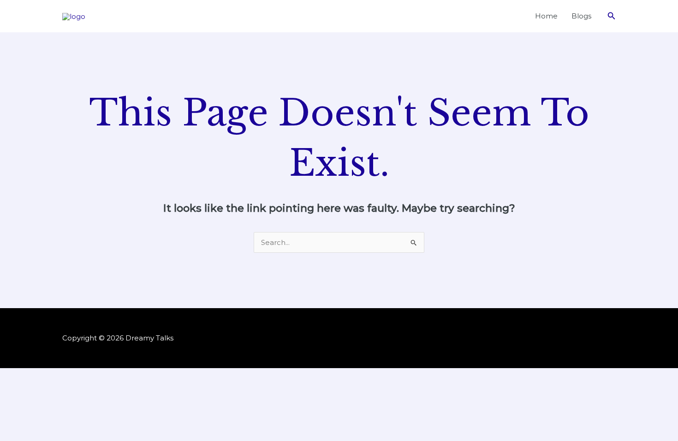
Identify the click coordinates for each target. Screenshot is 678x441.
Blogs (581, 16)
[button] (611, 16)
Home (546, 16)
